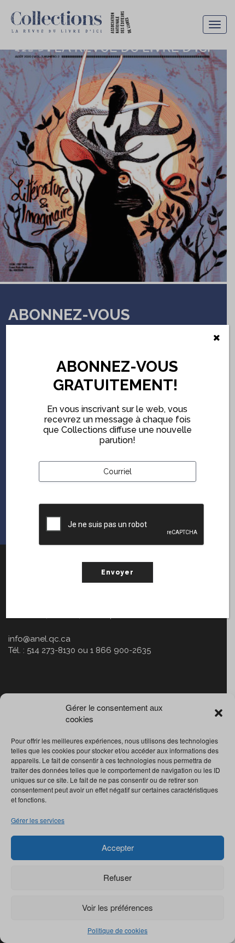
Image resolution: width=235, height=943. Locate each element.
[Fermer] (216, 338)
